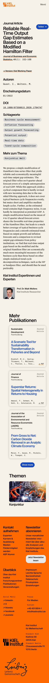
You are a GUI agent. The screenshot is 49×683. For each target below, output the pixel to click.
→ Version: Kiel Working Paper (17, 71)
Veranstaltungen (11, 587)
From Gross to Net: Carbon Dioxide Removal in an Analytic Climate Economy (26, 441)
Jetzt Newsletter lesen (36, 559)
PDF (42, 364)
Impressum (31, 569)
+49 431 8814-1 (34, 608)
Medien (6, 545)
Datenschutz (32, 579)
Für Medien (32, 600)
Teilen (41, 26)
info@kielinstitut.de (36, 611)
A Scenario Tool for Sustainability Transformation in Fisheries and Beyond (25, 347)
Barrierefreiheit (33, 576)
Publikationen (9, 583)
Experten (7, 535)
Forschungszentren (12, 580)
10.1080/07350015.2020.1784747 (22, 107)
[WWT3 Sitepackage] (13, 4)
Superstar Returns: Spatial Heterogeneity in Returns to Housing (27, 390)
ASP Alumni (9, 554)
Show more (27, 464)
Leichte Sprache (34, 573)
